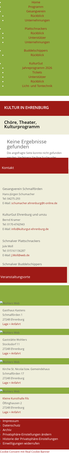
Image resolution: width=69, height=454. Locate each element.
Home (36, 2)
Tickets (37, 72)
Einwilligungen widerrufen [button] (21, 443)
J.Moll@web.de (20, 255)
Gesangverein (36, 11)
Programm (35, 7)
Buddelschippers (36, 50)
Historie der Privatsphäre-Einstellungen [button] (30, 439)
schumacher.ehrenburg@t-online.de (34, 203)
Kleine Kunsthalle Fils (16, 398)
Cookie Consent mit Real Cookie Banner (25, 451)
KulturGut (36, 63)
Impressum (11, 421)
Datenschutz (11, 425)
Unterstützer (37, 38)
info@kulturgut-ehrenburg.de (30, 229)
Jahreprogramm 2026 (37, 68)
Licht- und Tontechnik (37, 86)
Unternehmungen (37, 20)
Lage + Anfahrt (12, 324)
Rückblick (37, 16)
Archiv (7, 430)
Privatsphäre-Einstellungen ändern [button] (27, 434)
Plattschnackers (36, 29)
